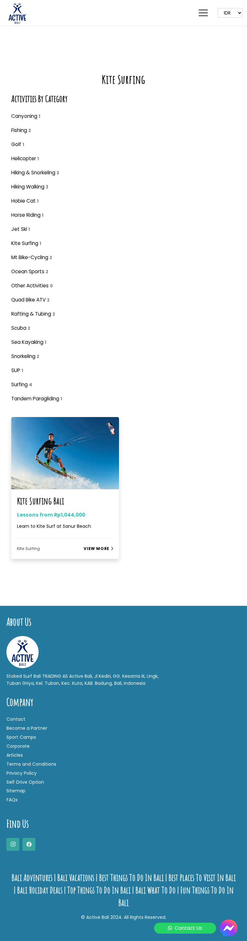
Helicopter (25, 158)
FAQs (12, 800)
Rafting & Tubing (33, 313)
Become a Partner (26, 728)
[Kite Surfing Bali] (65, 421)
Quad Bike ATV (30, 299)
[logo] (17, 13)
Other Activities (32, 285)
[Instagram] (12, 844)
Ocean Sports (29, 271)
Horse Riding (27, 215)
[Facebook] (29, 844)
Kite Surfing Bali (41, 501)
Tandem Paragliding (36, 398)
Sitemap (15, 791)
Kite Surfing (26, 243)
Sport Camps (21, 737)
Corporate (18, 746)
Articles (14, 755)
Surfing (21, 384)
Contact (15, 719)
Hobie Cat (25, 200)
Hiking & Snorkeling (35, 172)
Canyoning (25, 116)
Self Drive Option (25, 782)
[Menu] (203, 13)
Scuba (20, 328)
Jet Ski (20, 229)
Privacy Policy (21, 773)
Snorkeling (25, 356)
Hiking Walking (29, 186)
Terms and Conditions (31, 764)
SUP (17, 370)
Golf (17, 144)
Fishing (21, 130)
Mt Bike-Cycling (31, 257)
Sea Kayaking (28, 342)
